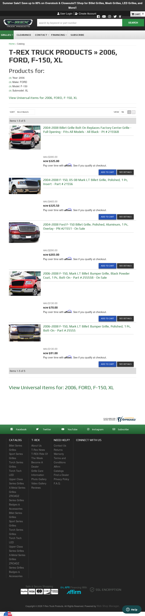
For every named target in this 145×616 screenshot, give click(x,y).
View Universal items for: (43, 98)
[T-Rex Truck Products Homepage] (18, 22)
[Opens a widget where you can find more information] (131, 609)
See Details (125, 172)
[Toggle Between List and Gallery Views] (131, 112)
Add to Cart (107, 172)
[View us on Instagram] (109, 16)
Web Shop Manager (108, 606)
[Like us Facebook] (98, 16)
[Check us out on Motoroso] (120, 16)
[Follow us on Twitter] (115, 16)
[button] (90, 22)
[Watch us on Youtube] (104, 16)
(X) (10, 77)
